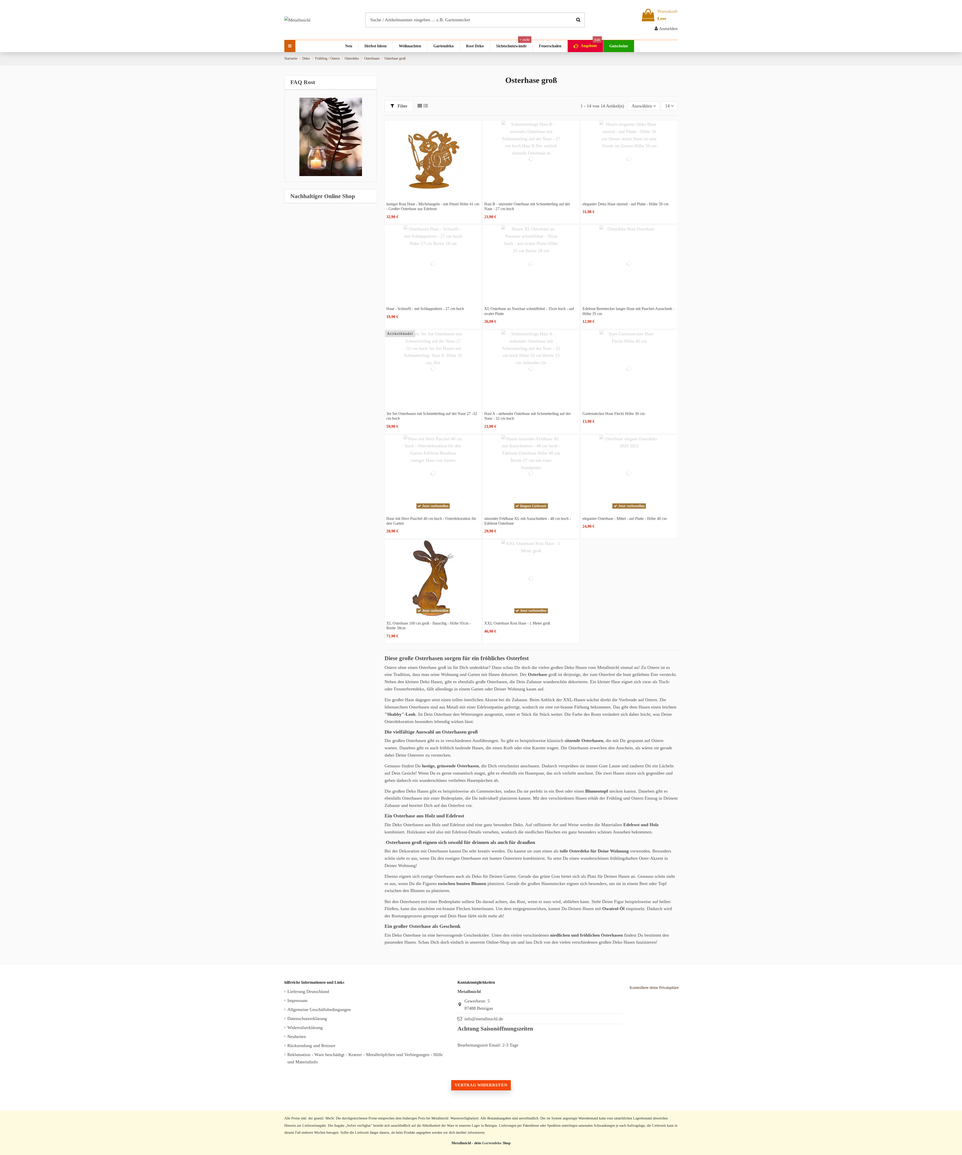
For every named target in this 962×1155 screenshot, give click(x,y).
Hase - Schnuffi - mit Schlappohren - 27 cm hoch (425, 309)
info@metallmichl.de (483, 1018)
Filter (401, 105)
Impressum (297, 1000)
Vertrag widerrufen (481, 1085)
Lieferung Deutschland (308, 991)
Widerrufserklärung (305, 1027)
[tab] (331, 82)
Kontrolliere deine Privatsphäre (654, 987)
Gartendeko (492, 1143)
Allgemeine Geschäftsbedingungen (319, 1009)
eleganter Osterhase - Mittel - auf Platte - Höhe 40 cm (624, 518)
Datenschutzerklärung (307, 1018)
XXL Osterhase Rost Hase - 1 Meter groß (517, 623)
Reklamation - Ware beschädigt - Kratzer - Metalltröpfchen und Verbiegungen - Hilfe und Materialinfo (365, 1058)
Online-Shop (497, 942)
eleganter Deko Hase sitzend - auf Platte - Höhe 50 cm (625, 204)
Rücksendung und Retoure (311, 1045)
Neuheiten (296, 1036)
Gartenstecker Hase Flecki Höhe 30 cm (613, 413)
